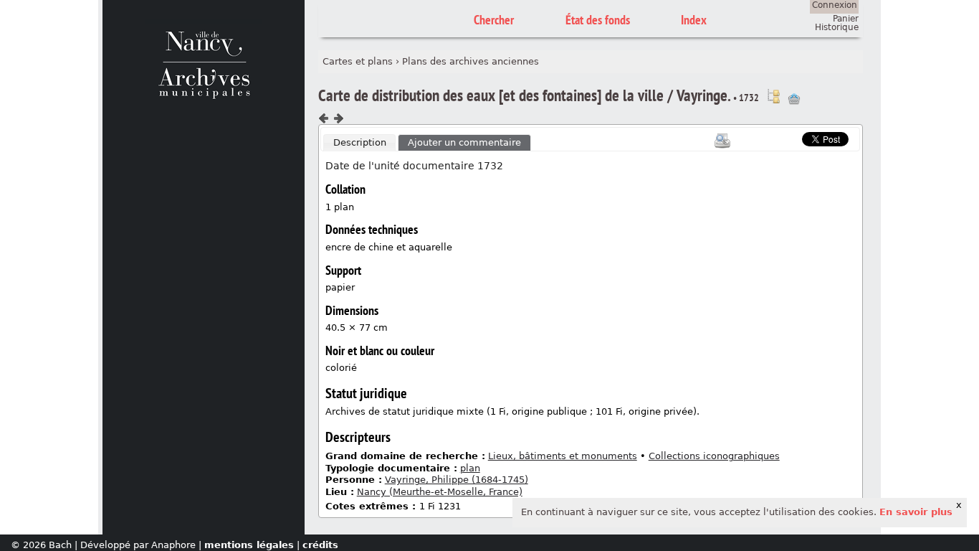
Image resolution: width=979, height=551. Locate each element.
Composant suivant (338, 118)
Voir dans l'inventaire (773, 96)
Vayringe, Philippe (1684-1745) (456, 479)
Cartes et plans (358, 61)
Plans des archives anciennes (470, 61)
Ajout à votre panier (794, 99)
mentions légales (249, 545)
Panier (846, 19)
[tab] (359, 142)
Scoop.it (779, 137)
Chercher (494, 19)
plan (470, 468)
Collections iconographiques (714, 456)
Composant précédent (324, 118)
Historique (837, 27)
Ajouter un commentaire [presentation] (464, 142)
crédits (320, 545)
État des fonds (597, 19)
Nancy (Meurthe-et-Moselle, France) (439, 491)
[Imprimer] (722, 140)
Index (694, 19)
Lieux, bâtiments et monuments (562, 456)
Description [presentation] (359, 142)
